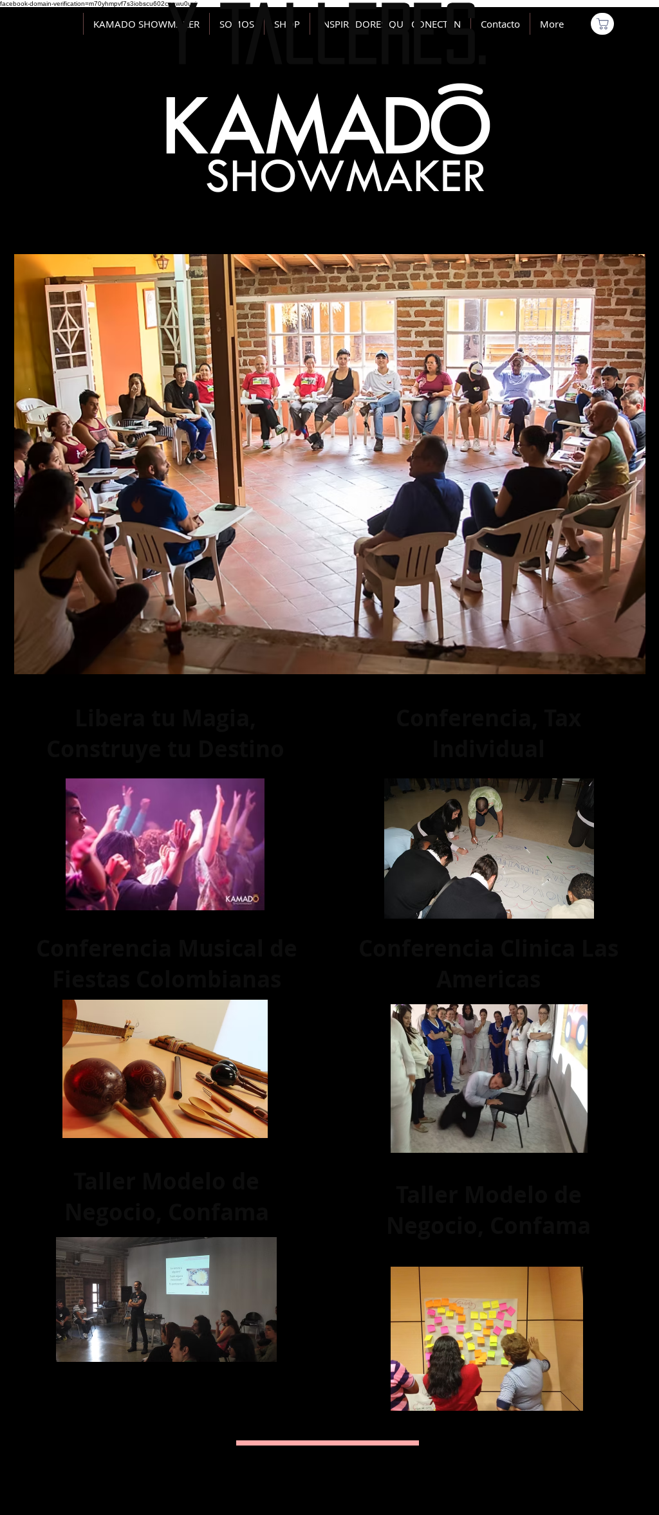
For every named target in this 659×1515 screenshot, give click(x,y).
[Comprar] (602, 24)
